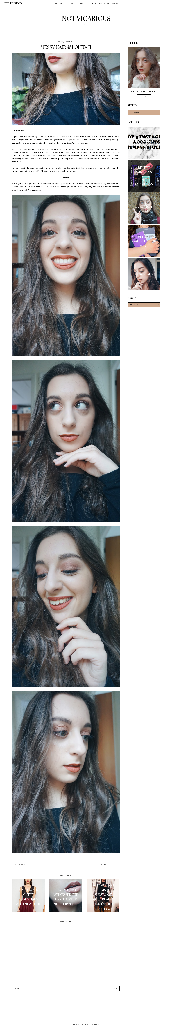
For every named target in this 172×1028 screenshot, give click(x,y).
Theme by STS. (94, 1024)
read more (144, 97)
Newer (17, 988)
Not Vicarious (12, 3)
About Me (63, 3)
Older (114, 988)
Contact (115, 3)
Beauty (83, 3)
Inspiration (104, 3)
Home (55, 3)
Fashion (74, 3)
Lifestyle (92, 3)
